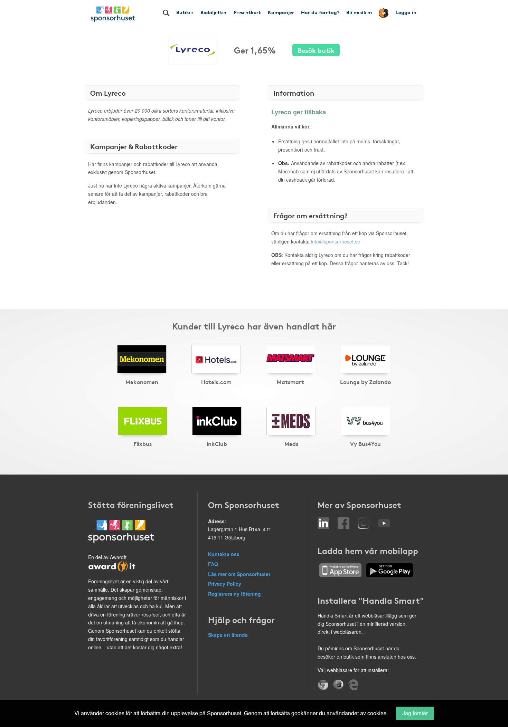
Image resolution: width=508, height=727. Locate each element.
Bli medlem (359, 12)
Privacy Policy (224, 583)
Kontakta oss (223, 554)
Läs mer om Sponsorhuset (239, 574)
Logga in (406, 12)
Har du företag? (320, 12)
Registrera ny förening (234, 593)
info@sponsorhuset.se (335, 241)
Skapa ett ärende (228, 634)
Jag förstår (415, 713)
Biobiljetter (213, 12)
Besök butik (316, 50)
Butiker (185, 12)
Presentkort (247, 12)
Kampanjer (281, 12)
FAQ (213, 564)
